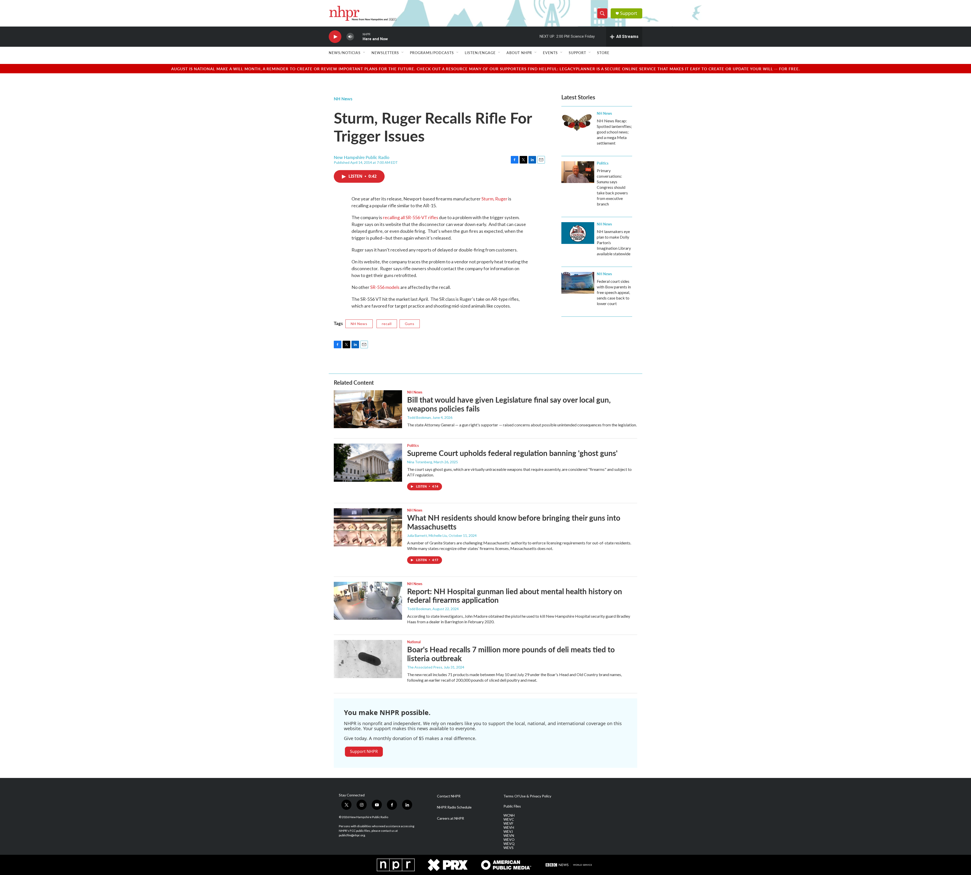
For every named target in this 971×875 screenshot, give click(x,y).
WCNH (509, 815)
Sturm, (488, 198)
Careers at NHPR (450, 818)
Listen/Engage (480, 52)
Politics (602, 163)
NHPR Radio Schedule (454, 807)
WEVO (509, 840)
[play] (335, 37)
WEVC (508, 819)
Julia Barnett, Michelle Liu (427, 535)
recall (387, 323)
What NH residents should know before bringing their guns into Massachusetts (513, 522)
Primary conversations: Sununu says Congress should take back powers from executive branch (612, 187)
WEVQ (509, 844)
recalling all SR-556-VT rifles (410, 217)
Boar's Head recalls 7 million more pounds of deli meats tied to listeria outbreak (511, 653)
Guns (409, 323)
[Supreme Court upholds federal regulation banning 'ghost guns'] (368, 462)
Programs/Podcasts (432, 52)
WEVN (508, 836)
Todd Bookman (419, 417)
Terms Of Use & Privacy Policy (527, 796)
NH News (343, 99)
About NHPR (519, 52)
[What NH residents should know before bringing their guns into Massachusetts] (368, 527)
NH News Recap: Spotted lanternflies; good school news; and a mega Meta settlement (614, 131)
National (414, 641)
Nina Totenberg (419, 462)
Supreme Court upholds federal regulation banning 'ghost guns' (512, 453)
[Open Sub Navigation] (364, 53)
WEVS (508, 848)
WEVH (508, 827)
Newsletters (385, 52)
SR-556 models (385, 287)
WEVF (508, 823)
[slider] (358, 36)
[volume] (350, 36)
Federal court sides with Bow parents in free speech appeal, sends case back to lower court (614, 292)
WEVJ (508, 832)
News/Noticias (345, 52)
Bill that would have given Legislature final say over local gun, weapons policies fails (509, 404)
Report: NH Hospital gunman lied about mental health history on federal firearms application (514, 595)
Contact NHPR (448, 796)
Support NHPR (364, 751)
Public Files (512, 806)
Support (628, 13)
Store (603, 52)
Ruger (501, 198)
